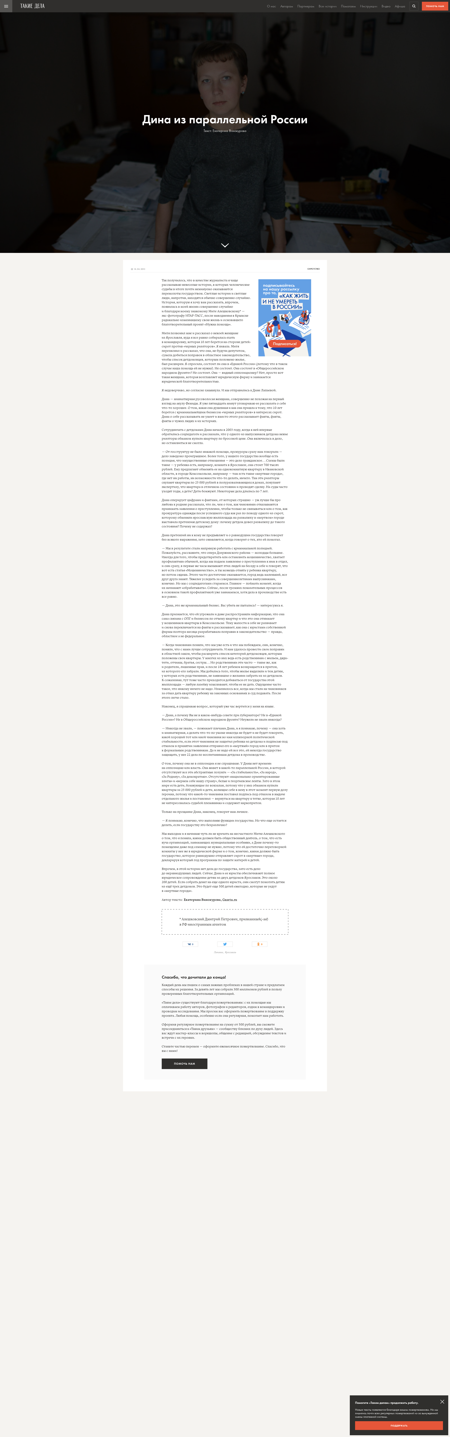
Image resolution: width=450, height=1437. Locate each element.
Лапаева (218, 952)
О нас (271, 6)
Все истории (328, 6)
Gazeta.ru (229, 900)
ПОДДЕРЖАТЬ (399, 1425)
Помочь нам (435, 6)
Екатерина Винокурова (229, 130)
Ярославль (230, 952)
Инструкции (368, 6)
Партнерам (305, 6)
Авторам (286, 6)
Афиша (400, 6)
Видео (386, 6)
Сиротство (313, 268)
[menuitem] (6, 6)
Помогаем (348, 6)
